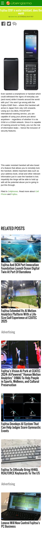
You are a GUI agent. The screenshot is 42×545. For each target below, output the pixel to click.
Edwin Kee (14, 16)
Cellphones (13, 191)
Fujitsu (14, 194)
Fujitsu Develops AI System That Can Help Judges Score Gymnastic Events (21, 427)
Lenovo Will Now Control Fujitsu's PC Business (20, 525)
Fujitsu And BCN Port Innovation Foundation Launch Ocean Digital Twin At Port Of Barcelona (20, 268)
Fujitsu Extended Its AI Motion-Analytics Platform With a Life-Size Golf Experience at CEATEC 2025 (19, 315)
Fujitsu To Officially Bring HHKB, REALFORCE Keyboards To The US (20, 471)
